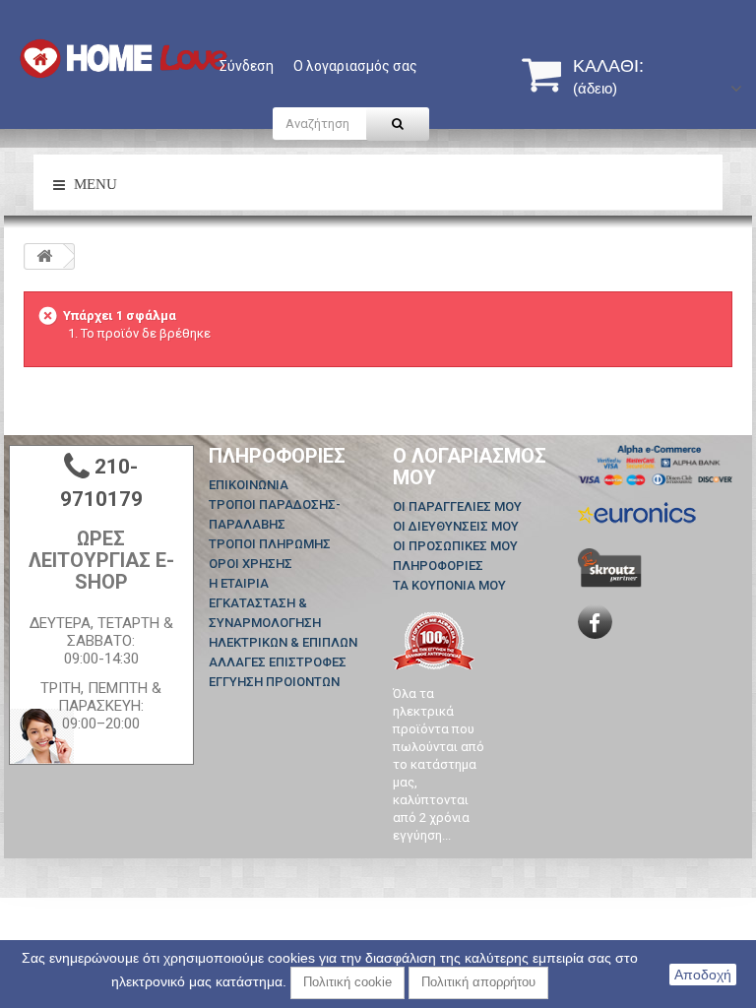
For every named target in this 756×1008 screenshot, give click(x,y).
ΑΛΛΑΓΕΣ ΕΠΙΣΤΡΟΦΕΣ (277, 662)
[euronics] (637, 511)
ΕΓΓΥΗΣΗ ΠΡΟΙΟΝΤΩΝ (274, 681)
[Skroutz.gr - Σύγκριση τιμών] (610, 566)
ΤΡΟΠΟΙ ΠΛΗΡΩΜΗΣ (270, 543)
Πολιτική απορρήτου (478, 982)
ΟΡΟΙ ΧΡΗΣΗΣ (250, 563)
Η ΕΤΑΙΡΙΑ (239, 583)
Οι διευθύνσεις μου (456, 526)
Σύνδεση (247, 66)
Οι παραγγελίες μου (457, 506)
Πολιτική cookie (347, 982)
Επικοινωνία (248, 484)
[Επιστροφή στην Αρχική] (44, 256)
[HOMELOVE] (123, 58)
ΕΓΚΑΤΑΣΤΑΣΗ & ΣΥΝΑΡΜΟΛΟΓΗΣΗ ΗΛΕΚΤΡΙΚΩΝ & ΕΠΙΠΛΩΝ (283, 623)
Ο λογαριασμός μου (469, 466)
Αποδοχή (702, 974)
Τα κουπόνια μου (449, 585)
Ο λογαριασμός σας (355, 66)
